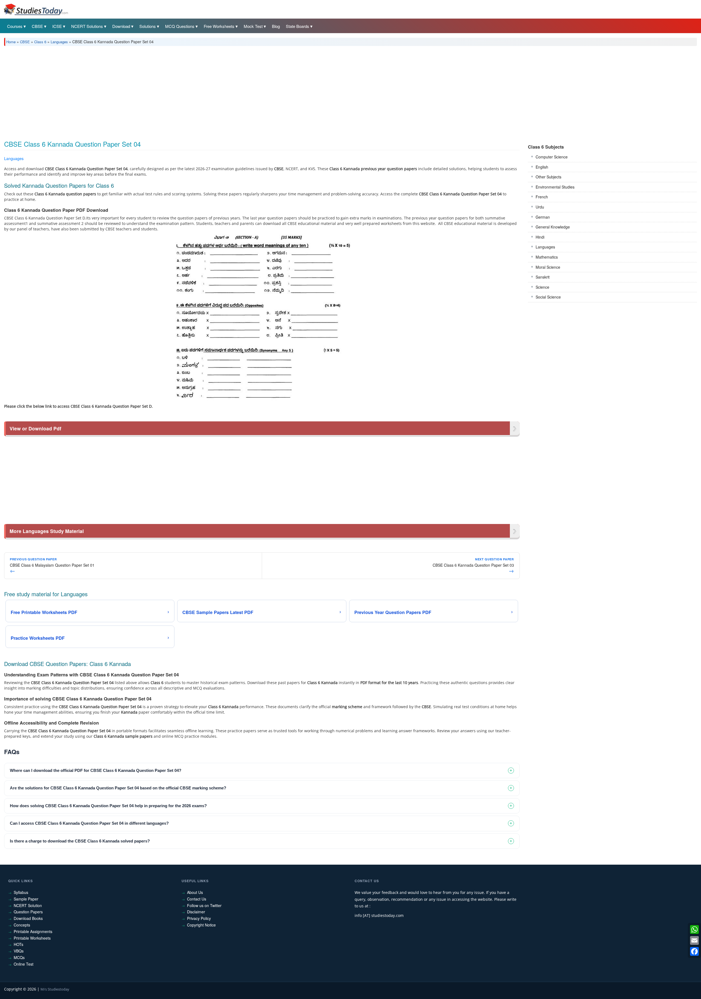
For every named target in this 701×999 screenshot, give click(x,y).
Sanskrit (543, 277)
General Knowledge (553, 227)
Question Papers (28, 911)
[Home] (35, 9)
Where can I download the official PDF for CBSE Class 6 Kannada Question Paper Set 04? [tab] (95, 770)
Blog (276, 26)
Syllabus (21, 892)
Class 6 (40, 41)
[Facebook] (694, 951)
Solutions (147, 26)
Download (121, 26)
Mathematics (547, 257)
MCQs (19, 957)
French (542, 196)
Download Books (28, 918)
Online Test (23, 964)
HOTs (18, 944)
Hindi (540, 237)
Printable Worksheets (32, 938)
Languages (59, 41)
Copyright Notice (201, 925)
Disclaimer (196, 911)
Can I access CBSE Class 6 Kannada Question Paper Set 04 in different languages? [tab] (89, 823)
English (542, 167)
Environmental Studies (555, 187)
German (543, 217)
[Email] (694, 940)
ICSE (57, 26)
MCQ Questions (179, 26)
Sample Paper (26, 899)
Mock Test (253, 26)
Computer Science (552, 157)
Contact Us (196, 899)
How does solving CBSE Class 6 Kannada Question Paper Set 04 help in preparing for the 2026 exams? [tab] (108, 805)
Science (542, 287)
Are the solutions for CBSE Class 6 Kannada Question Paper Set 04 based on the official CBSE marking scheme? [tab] (118, 788)
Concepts (22, 925)
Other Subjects (548, 176)
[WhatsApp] (694, 929)
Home (11, 41)
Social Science (548, 297)
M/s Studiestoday (55, 989)
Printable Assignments (33, 931)
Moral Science (548, 267)
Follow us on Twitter (204, 905)
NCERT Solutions (87, 26)
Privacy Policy (199, 918)
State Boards (297, 26)
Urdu (540, 207)
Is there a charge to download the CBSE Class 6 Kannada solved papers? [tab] (80, 841)
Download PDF (505, 159)
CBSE (37, 26)
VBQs (19, 951)
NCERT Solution (28, 905)
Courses (14, 26)
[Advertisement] (168, 91)
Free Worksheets (219, 26)
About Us (195, 892)
